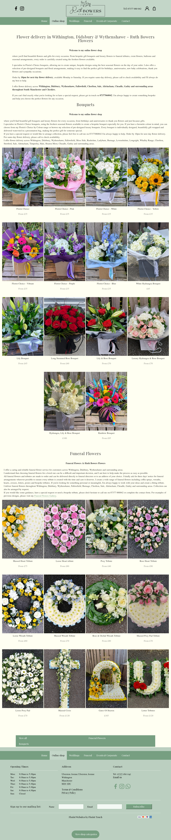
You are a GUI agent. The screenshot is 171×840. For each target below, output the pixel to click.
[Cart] (155, 8)
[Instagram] (22, 8)
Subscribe (139, 806)
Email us (117, 777)
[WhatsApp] (128, 787)
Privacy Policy (69, 792)
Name (51, 806)
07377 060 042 (134, 8)
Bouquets (24, 743)
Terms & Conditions (72, 789)
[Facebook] (16, 8)
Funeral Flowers (97, 738)
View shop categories (86, 834)
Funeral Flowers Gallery (45, 495)
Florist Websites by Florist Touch (85, 817)
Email (90, 806)
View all (23, 738)
